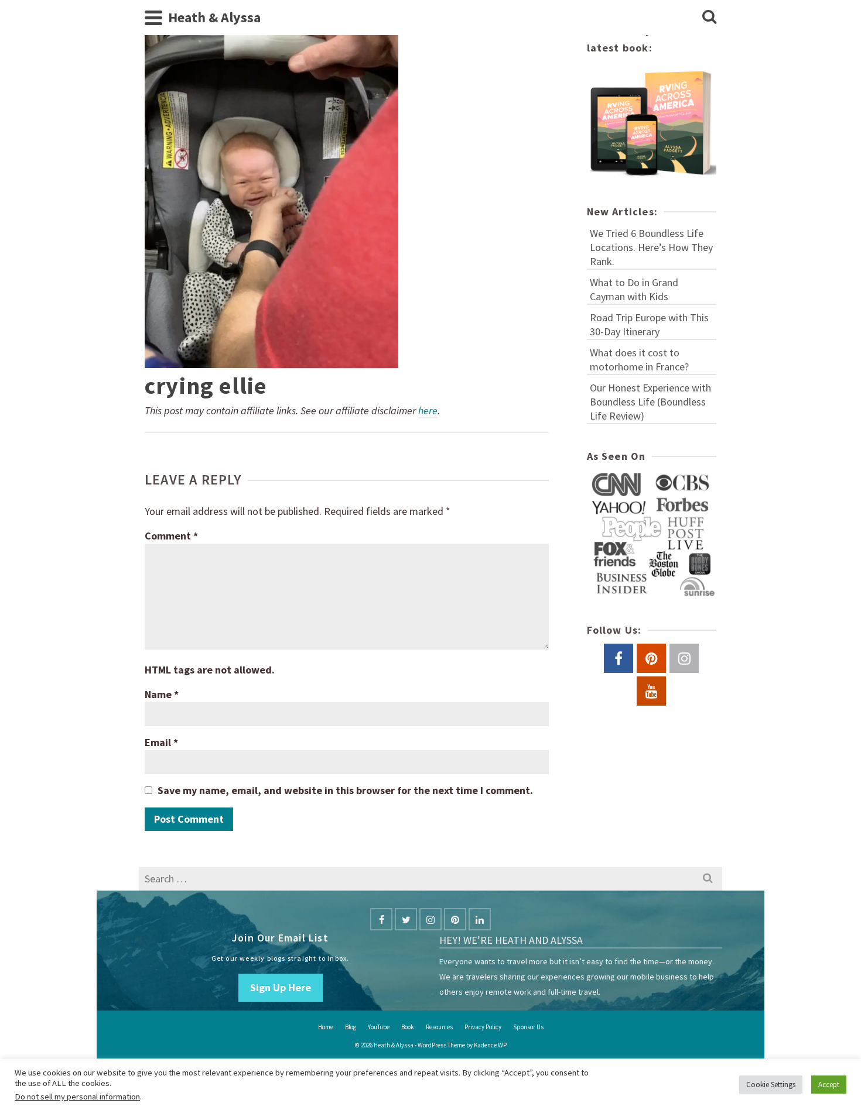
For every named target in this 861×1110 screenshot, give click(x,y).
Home (325, 1027)
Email (161, 742)
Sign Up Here (280, 987)
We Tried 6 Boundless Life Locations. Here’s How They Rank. (651, 247)
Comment (171, 535)
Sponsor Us (528, 1027)
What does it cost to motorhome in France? (639, 359)
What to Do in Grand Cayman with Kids (634, 289)
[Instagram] (430, 919)
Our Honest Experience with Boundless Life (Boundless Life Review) (650, 401)
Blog (350, 1027)
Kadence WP (490, 1045)
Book (407, 1027)
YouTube (379, 1027)
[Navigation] (153, 17)
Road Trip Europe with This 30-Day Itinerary (649, 324)
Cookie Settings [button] (770, 1085)
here (428, 410)
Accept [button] (828, 1085)
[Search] (709, 17)
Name (162, 694)
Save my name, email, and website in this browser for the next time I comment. (345, 790)
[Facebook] (381, 919)
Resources (439, 1027)
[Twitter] (406, 919)
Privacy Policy (482, 1027)
